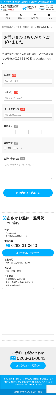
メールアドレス (11, 109)
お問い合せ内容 (11, 158)
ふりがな (8, 92)
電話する (21, 16)
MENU (7, 16)
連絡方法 (8, 143)
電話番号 (8, 126)
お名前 (7, 75)
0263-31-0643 (23, 58)
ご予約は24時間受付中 (28, 253)
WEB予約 (35, 16)
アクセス (48, 16)
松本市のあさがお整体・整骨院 (31, 392)
